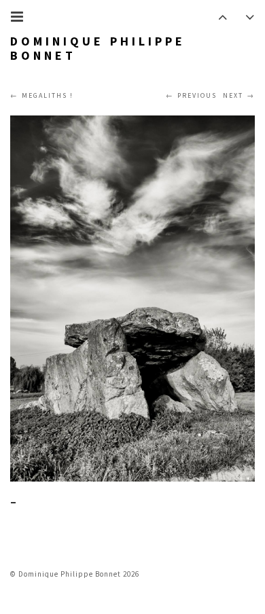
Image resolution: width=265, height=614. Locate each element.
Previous (197, 95)
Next (233, 95)
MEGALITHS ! (47, 95)
